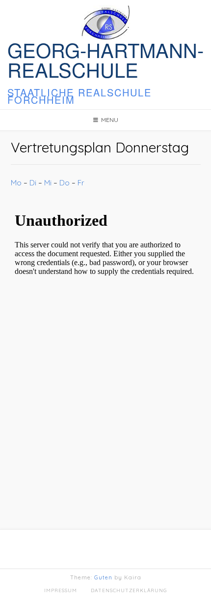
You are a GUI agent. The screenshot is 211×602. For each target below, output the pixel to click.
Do (64, 182)
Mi (48, 182)
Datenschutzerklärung (129, 590)
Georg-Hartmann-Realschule (105, 59)
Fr (81, 182)
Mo (16, 182)
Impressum (60, 590)
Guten (103, 577)
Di (32, 182)
